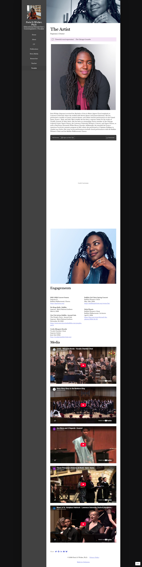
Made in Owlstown (83, 562)
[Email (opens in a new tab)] (64, 551)
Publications (34, 49)
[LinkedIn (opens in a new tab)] (61, 551)
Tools (137, 563)
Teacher (34, 63)
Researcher (34, 58)
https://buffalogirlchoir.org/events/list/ (97, 303)
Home (34, 35)
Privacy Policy (94, 557)
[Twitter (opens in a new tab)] (56, 551)
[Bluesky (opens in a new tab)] (66, 551)
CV (34, 44)
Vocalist (34, 68)
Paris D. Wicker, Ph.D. (34, 23)
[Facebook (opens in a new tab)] (58, 551)
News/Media (34, 54)
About (34, 39)
